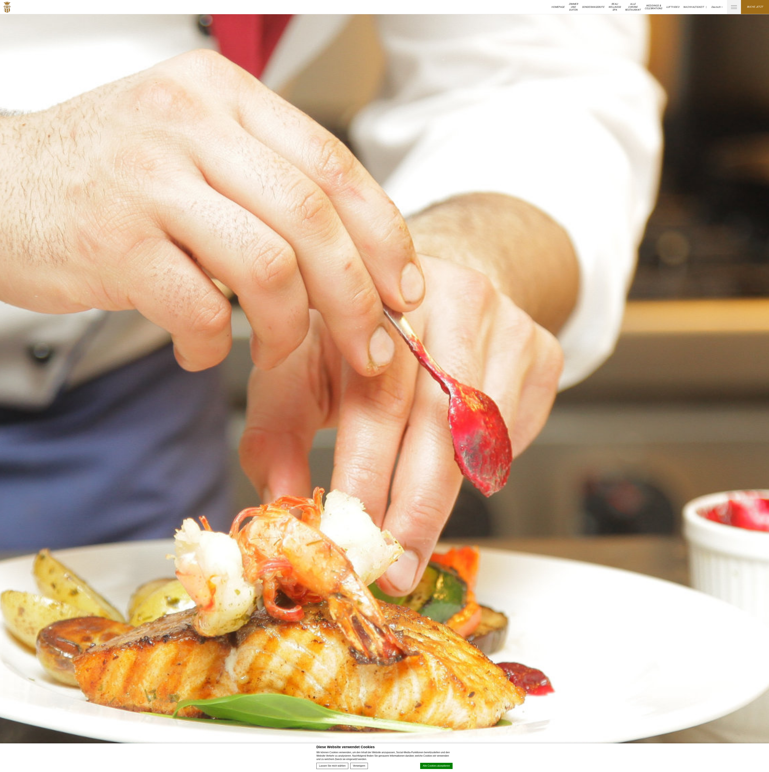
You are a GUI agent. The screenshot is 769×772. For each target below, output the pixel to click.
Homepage (558, 7)
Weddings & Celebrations (653, 7)
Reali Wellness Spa (614, 7)
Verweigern (359, 765)
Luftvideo (672, 7)
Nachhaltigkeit (693, 7)
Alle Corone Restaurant (633, 7)
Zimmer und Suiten (573, 7)
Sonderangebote (593, 7)
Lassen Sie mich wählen (332, 765)
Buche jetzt (755, 6)
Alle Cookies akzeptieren (436, 765)
